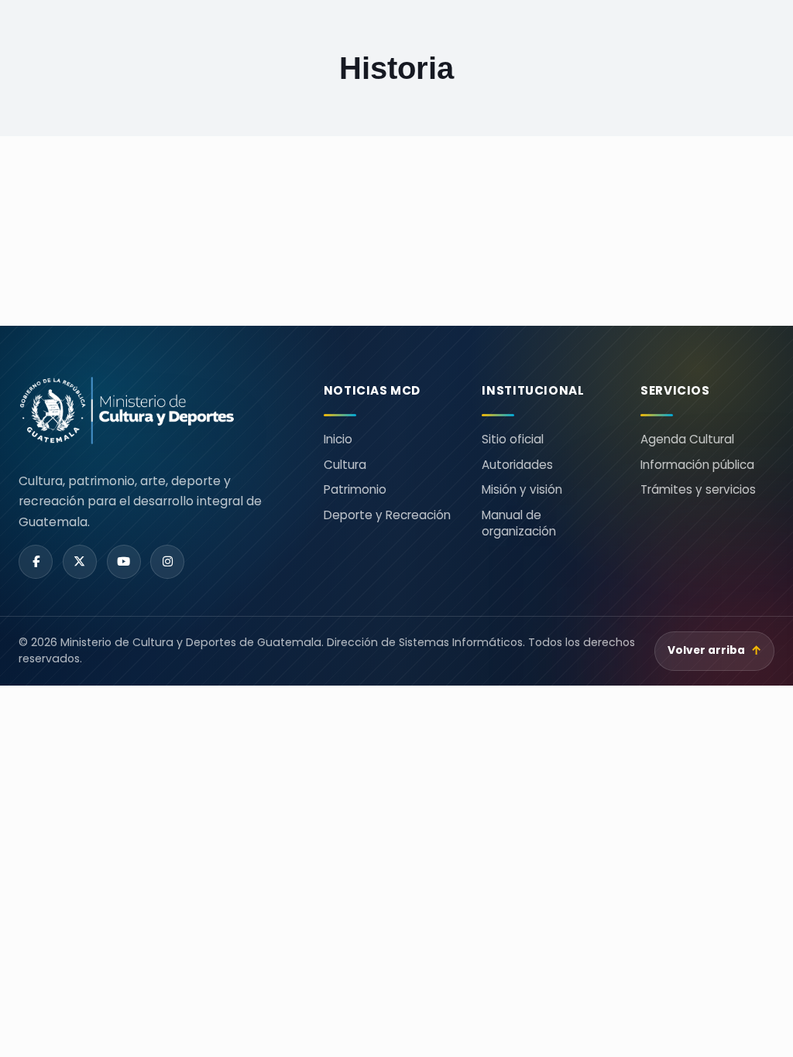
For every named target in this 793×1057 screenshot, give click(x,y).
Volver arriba (715, 650)
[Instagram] (167, 562)
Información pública (697, 465)
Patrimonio (355, 489)
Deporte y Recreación (387, 515)
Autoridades (517, 465)
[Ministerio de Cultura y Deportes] (153, 410)
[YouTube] (124, 562)
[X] (80, 562)
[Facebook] (36, 562)
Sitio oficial (513, 439)
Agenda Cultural (687, 439)
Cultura (345, 465)
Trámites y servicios (698, 489)
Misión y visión (522, 489)
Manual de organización (519, 523)
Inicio (338, 439)
